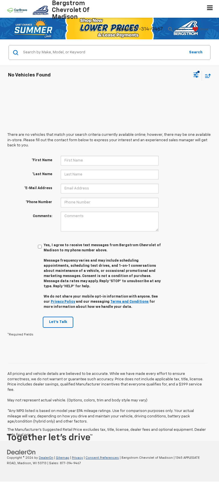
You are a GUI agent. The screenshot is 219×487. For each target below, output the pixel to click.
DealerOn (46, 457)
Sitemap (62, 457)
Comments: (42, 216)
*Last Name (42, 174)
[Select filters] (196, 75)
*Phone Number (39, 202)
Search (195, 52)
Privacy (77, 457)
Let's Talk (58, 322)
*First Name (42, 160)
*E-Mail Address (38, 188)
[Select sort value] (206, 76)
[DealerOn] (21, 452)
